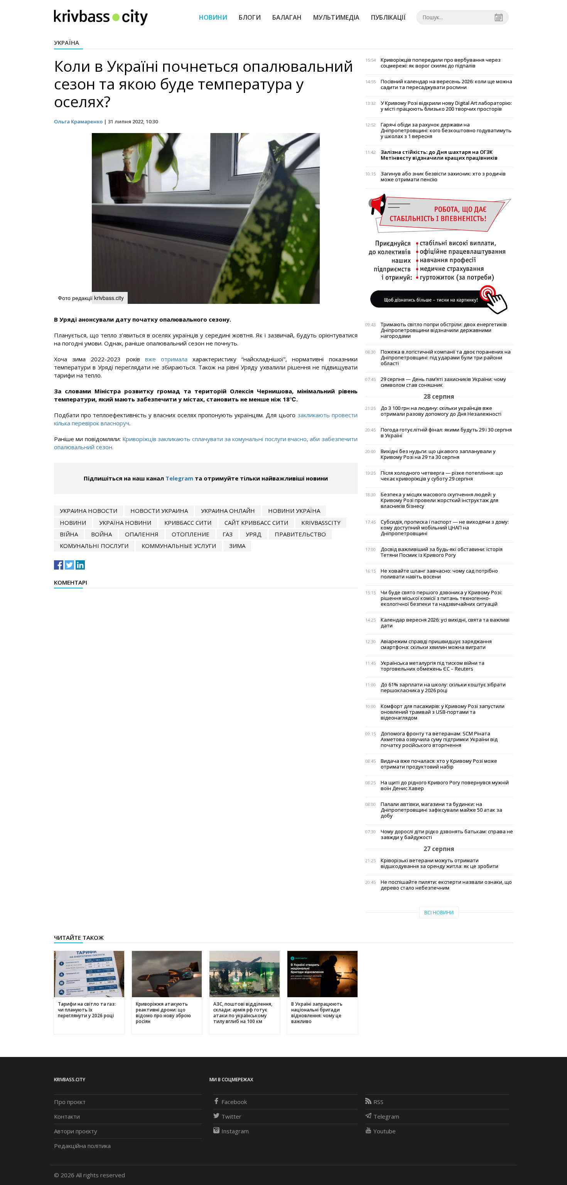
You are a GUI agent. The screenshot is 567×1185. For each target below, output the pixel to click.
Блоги (250, 17)
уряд (254, 534)
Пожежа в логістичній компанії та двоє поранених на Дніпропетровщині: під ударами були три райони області (446, 357)
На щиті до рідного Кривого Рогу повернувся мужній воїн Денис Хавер (445, 785)
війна (69, 534)
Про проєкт (70, 1102)
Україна (66, 42)
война (101, 534)
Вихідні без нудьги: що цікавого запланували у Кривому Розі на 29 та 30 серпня (438, 454)
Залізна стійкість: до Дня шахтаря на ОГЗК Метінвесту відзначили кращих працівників (439, 155)
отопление (190, 534)
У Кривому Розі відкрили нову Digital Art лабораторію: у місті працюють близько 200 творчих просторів (446, 106)
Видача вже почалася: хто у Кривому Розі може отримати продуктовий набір (439, 764)
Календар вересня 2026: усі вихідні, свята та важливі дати (445, 623)
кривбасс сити (187, 522)
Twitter (231, 1116)
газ (228, 534)
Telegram (179, 478)
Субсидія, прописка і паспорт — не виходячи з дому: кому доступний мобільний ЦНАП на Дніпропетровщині (445, 527)
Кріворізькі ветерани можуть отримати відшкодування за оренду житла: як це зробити (439, 863)
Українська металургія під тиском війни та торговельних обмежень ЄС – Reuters (432, 666)
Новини (213, 17)
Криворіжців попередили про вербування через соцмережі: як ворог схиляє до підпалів (441, 63)
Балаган (287, 17)
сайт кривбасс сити (256, 522)
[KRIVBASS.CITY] (101, 17)
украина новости (88, 510)
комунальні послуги (94, 546)
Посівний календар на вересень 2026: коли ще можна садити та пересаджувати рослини (446, 84)
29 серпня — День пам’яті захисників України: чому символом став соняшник (443, 382)
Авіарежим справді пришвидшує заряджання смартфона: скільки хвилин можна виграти (436, 644)
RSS (378, 1102)
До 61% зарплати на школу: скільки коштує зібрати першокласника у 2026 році (443, 687)
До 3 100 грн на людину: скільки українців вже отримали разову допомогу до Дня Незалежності (441, 411)
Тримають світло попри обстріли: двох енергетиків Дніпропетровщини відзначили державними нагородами (444, 330)
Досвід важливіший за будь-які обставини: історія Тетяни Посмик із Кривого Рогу (442, 552)
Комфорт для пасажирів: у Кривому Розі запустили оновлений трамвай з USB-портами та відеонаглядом (443, 712)
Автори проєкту (75, 1131)
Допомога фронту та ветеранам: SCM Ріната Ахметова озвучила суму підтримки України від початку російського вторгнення (439, 739)
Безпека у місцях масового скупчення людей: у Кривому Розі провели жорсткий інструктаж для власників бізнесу (439, 500)
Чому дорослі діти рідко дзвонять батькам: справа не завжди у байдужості (447, 834)
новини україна (294, 510)
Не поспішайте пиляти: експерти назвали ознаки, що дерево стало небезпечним (446, 885)
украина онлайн (228, 510)
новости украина (159, 510)
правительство (300, 534)
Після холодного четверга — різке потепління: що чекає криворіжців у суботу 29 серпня (442, 476)
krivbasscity (321, 522)
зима (237, 546)
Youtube (384, 1131)
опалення (142, 534)
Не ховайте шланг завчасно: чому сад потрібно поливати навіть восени (439, 574)
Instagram (235, 1131)
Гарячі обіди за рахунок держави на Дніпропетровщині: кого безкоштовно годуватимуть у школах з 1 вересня (446, 130)
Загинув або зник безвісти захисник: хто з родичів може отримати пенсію (443, 176)
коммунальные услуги (179, 546)
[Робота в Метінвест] (439, 253)
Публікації (388, 17)
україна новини (125, 522)
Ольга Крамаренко (78, 121)
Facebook (234, 1102)
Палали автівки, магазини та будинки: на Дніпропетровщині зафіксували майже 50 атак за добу (441, 810)
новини (73, 522)
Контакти (67, 1116)
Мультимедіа (336, 17)
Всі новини (439, 912)
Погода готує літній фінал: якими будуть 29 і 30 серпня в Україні (446, 432)
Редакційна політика (82, 1146)
